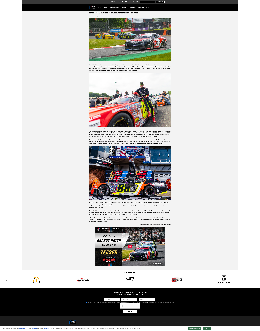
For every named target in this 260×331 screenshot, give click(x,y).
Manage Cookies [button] (130, 322)
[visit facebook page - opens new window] (122, 1)
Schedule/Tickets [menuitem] (94, 322)
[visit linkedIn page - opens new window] (137, 1)
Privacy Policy (147, 302)
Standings (132, 7)
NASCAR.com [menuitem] (120, 322)
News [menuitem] (79, 322)
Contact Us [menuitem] (111, 322)
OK (207, 328)
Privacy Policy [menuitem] (155, 322)
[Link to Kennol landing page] (177, 280)
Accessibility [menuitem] (165, 322)
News (99, 7)
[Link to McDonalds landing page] (130, 280)
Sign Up (130, 311)
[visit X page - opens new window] (119, 1)
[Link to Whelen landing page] (83, 280)
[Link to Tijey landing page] (223, 280)
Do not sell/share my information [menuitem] (180, 322)
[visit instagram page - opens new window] (130, 1)
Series (105, 7)
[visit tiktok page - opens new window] (133, 1)
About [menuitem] (85, 322)
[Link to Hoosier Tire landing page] (36, 280)
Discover (140, 7)
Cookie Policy (34, 328)
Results (124, 7)
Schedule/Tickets (114, 7)
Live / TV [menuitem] (103, 322)
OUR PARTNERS (130, 272)
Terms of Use (156, 302)
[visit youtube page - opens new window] (126, 1)
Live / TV (148, 7)
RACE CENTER (160, 1)
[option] (36, 280)
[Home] (92, 7)
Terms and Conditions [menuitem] (142, 322)
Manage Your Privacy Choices (195, 328)
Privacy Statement (22, 328)
